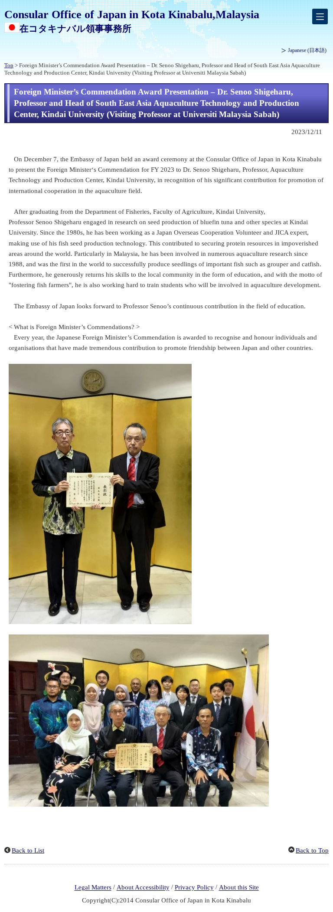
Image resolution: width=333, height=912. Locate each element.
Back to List (28, 850)
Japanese (307, 50)
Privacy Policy (194, 887)
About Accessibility (143, 887)
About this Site (239, 887)
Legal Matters (93, 887)
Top (8, 65)
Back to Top (312, 850)
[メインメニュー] (320, 16)
